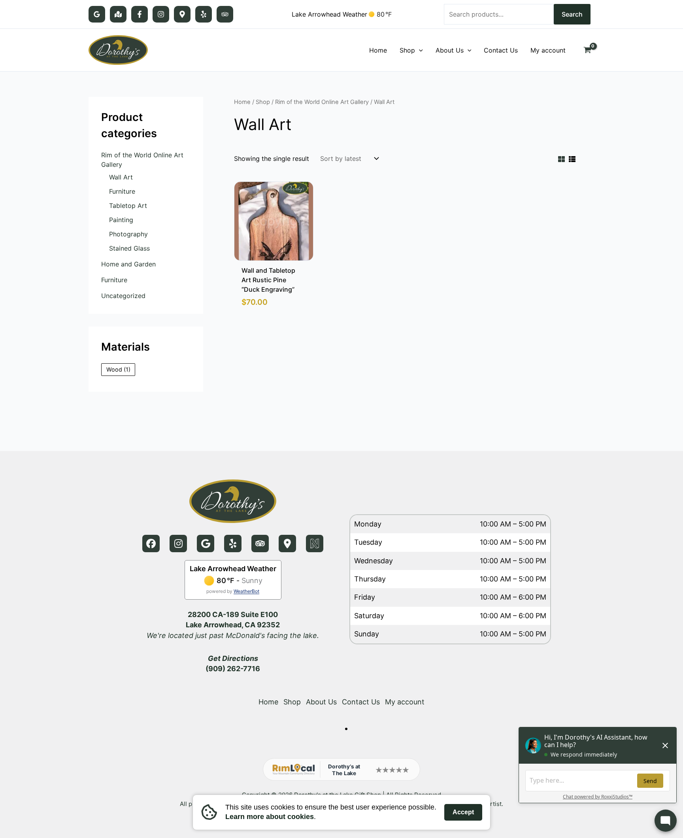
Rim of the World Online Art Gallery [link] (322, 102)
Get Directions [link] (233, 658)
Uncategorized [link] (123, 296)
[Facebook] (139, 14)
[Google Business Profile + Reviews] (97, 14)
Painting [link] (121, 220)
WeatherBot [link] (246, 591)
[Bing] (118, 14)
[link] (118, 49)
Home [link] (242, 102)
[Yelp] (203, 14)
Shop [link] (263, 102)
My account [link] (405, 702)
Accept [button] (463, 812)
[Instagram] (161, 14)
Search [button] (572, 14)
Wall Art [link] (121, 177)
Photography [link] (128, 234)
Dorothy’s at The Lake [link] (344, 769)
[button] (419, 50)
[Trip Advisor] (225, 14)
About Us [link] (321, 702)
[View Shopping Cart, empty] (587, 50)
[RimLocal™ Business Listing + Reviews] (182, 14)
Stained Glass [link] (129, 248)
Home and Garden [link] (128, 264)
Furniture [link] (122, 191)
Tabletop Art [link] (128, 206)
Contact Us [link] (361, 702)
